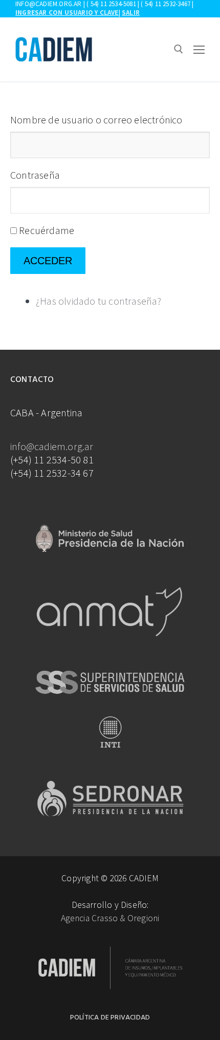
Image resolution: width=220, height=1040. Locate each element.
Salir (131, 12)
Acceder (48, 260)
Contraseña (35, 174)
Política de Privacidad (110, 1018)
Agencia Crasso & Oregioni (110, 918)
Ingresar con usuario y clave (67, 12)
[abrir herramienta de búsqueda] (178, 49)
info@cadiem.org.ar (52, 446)
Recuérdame (46, 230)
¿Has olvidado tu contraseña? (99, 300)
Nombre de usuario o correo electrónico (96, 119)
